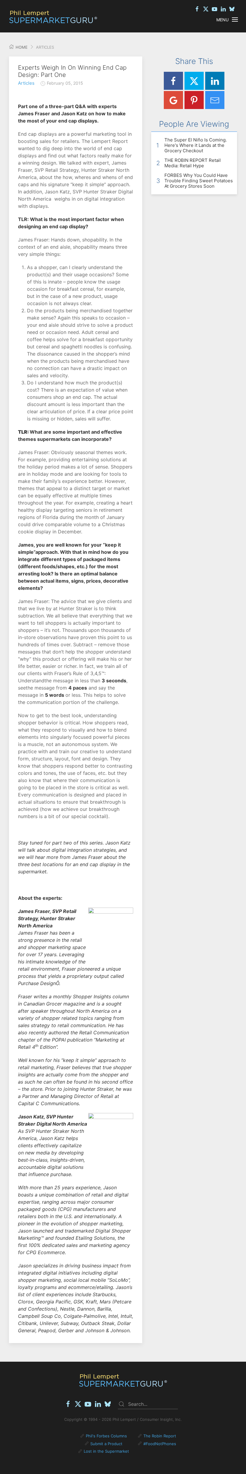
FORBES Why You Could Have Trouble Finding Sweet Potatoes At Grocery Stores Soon (198, 180)
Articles (26, 83)
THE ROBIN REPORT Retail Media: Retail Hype (192, 162)
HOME (21, 47)
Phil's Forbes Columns (106, 1435)
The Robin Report (159, 1435)
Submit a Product (106, 1443)
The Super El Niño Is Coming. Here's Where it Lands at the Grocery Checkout (195, 145)
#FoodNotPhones (159, 1443)
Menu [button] (222, 19)
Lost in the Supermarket (106, 1451)
